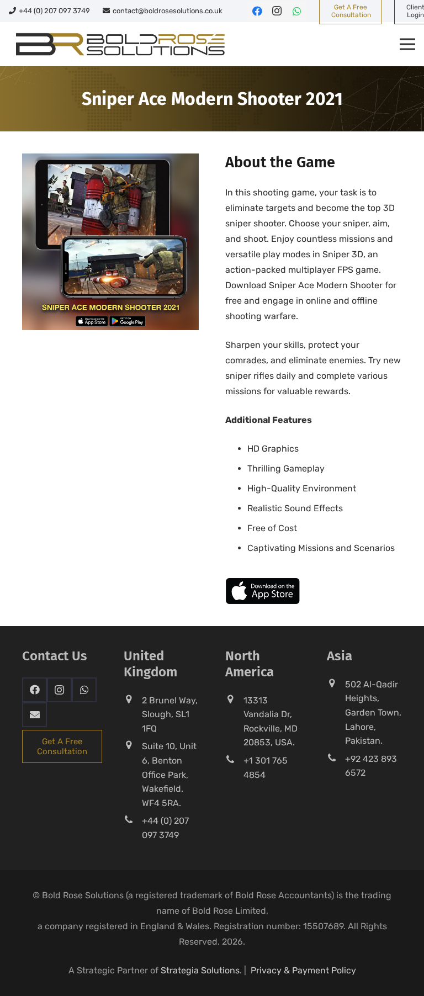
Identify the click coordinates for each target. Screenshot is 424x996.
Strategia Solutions (200, 970)
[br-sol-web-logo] (119, 44)
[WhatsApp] (297, 11)
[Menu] (407, 44)
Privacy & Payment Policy (303, 970)
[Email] (34, 714)
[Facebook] (257, 11)
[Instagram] (277, 11)
